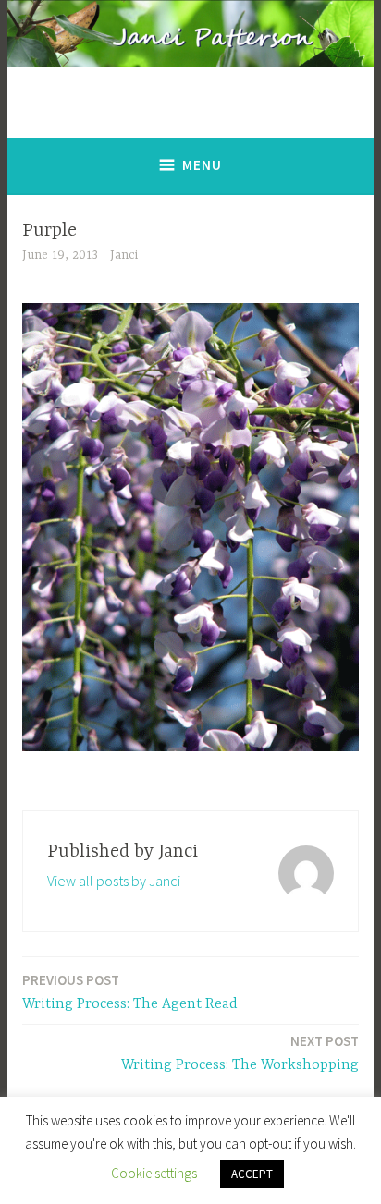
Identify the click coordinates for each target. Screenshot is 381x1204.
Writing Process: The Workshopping (240, 1053)
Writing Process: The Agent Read (130, 992)
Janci (124, 255)
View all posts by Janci (113, 880)
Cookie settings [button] (154, 1173)
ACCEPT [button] (252, 1174)
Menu (202, 165)
